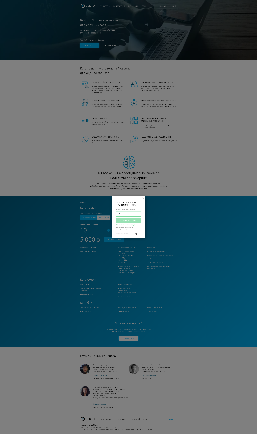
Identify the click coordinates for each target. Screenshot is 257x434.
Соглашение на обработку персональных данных (122, 234)
